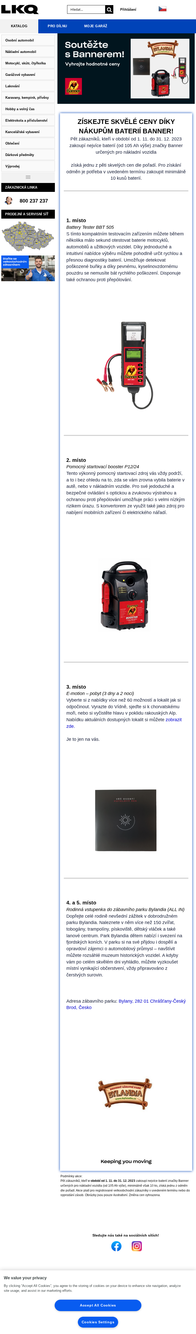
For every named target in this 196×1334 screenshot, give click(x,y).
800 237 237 (34, 201)
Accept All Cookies (98, 1305)
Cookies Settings (98, 1322)
